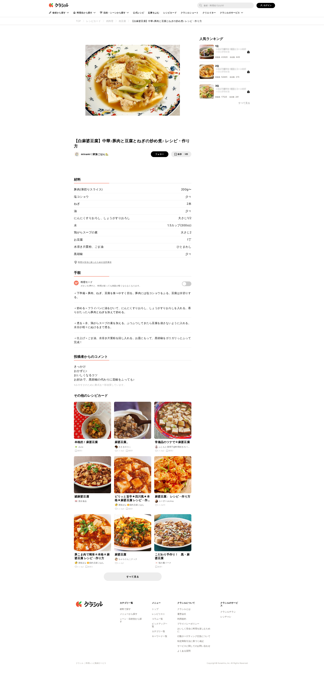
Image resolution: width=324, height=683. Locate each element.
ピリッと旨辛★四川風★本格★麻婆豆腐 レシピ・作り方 (132, 498)
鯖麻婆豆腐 (82, 496)
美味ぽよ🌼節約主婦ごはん (131, 505)
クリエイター (209, 12)
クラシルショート (189, 12)
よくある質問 (184, 650)
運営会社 (181, 614)
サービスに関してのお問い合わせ (193, 646)
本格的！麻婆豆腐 (86, 442)
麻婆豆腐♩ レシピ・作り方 (172, 496)
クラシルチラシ (228, 611)
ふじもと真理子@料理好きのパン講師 (174, 447)
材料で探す (125, 609)
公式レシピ (138, 12)
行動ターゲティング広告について (193, 636)
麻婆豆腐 (120, 554)
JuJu (80, 447)
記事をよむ (153, 12)
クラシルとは (184, 609)
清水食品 (82, 501)
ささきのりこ (124, 447)
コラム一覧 (157, 618)
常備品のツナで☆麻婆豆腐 (172, 442)
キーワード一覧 (159, 636)
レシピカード (170, 12)
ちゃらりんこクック (127, 559)
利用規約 (181, 618)
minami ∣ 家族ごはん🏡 (95, 154)
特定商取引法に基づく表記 (190, 641)
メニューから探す (128, 614)
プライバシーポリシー (188, 623)
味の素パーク (165, 562)
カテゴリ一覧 (158, 631)
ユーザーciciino (166, 501)
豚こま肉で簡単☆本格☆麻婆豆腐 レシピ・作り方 (92, 556)
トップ (155, 609)
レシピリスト (158, 614)
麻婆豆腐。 (122, 442)
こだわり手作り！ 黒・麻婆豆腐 (172, 556)
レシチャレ (225, 616)
